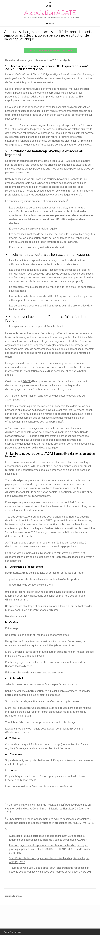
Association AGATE (50, 12)
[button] (50, 50)
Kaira (19, 932)
